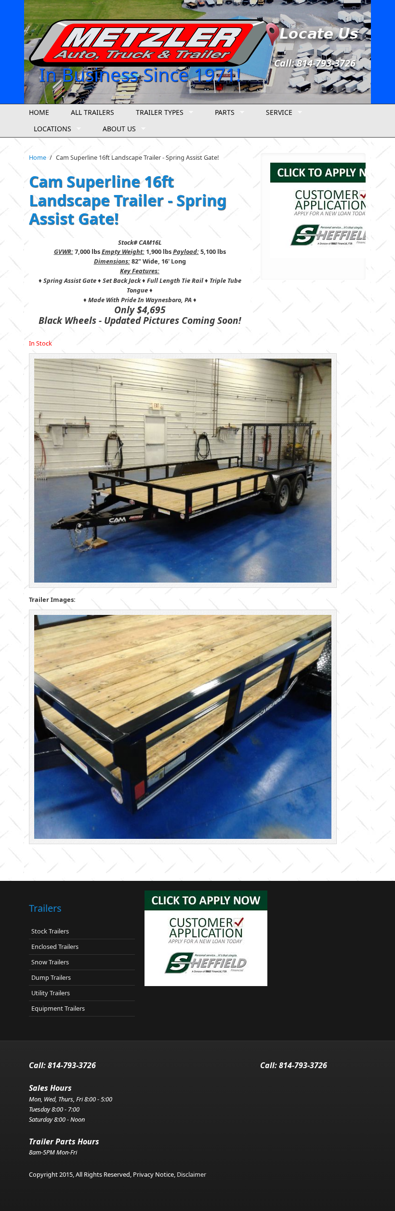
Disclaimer (191, 1174)
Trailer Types (157, 112)
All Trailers (92, 112)
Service (276, 112)
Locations (50, 129)
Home (39, 112)
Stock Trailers (50, 931)
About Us (117, 129)
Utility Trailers (50, 992)
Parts (222, 112)
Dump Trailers (51, 977)
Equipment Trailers (58, 1008)
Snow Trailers (50, 962)
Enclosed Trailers (55, 946)
